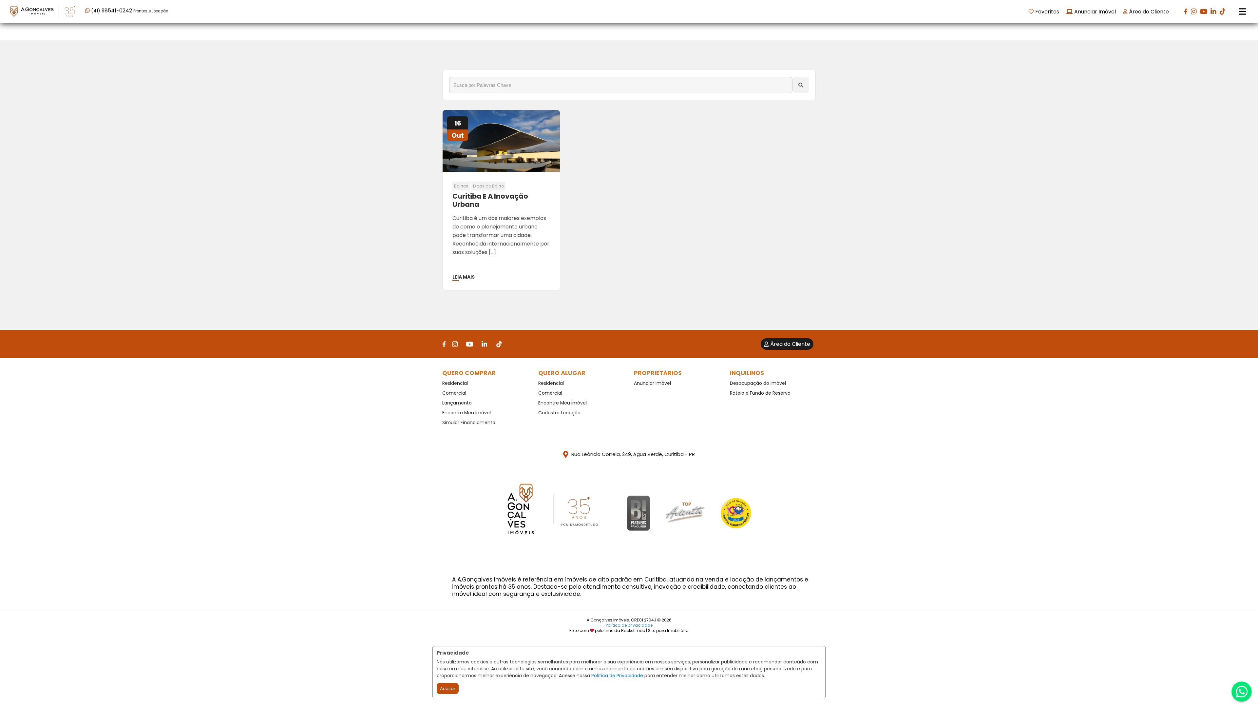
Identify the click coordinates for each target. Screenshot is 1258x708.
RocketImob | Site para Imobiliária (655, 630)
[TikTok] (1223, 11)
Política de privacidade (629, 625)
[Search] (800, 85)
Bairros (461, 186)
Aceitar (447, 688)
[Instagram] (1194, 11)
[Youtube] (1204, 11)
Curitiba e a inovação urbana (490, 200)
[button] (127, 11)
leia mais (463, 277)
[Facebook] (1186, 11)
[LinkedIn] (1213, 11)
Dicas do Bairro (488, 186)
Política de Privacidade (617, 675)
